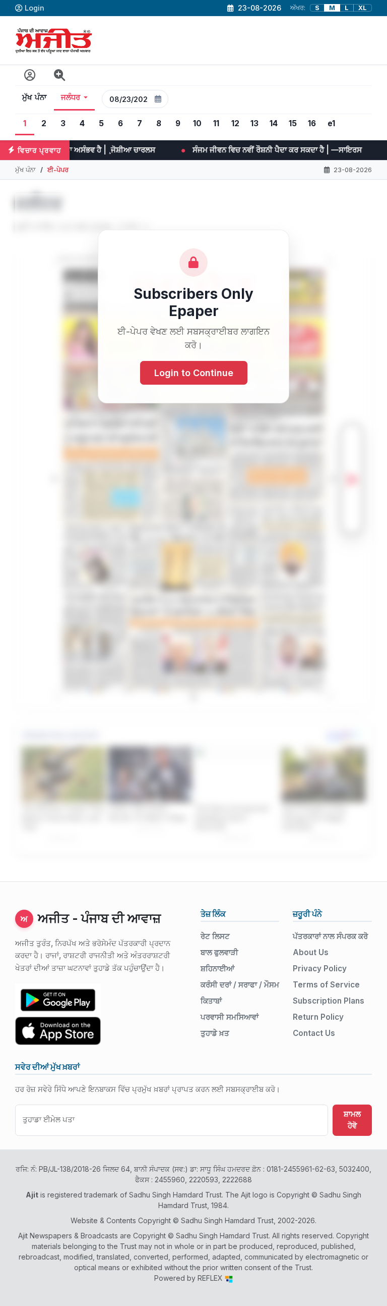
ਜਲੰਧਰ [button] (71, 97)
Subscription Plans (328, 1001)
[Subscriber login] (30, 75)
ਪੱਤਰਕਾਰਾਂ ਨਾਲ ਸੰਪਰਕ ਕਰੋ (330, 936)
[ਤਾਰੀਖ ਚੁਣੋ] (158, 99)
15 (293, 123)
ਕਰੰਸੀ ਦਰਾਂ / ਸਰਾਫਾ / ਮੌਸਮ (240, 984)
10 (197, 123)
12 (235, 123)
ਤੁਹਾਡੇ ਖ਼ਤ (215, 1033)
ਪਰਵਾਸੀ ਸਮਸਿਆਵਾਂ (230, 1017)
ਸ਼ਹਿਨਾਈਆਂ (217, 968)
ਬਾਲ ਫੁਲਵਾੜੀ (219, 952)
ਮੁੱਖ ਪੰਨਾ (34, 97)
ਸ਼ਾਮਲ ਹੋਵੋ (352, 1119)
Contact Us (314, 1033)
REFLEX (211, 1278)
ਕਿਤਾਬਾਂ (211, 1001)
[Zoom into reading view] (60, 75)
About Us (311, 952)
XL (362, 8)
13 (254, 123)
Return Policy (318, 1017)
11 (216, 123)
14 (274, 123)
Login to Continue (193, 373)
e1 (331, 123)
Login (34, 8)
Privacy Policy (320, 968)
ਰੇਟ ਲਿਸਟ (215, 936)
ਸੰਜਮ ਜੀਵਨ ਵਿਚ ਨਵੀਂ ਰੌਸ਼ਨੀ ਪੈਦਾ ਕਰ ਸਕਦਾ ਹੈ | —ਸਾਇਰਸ (168, 149)
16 (312, 123)
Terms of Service (326, 984)
